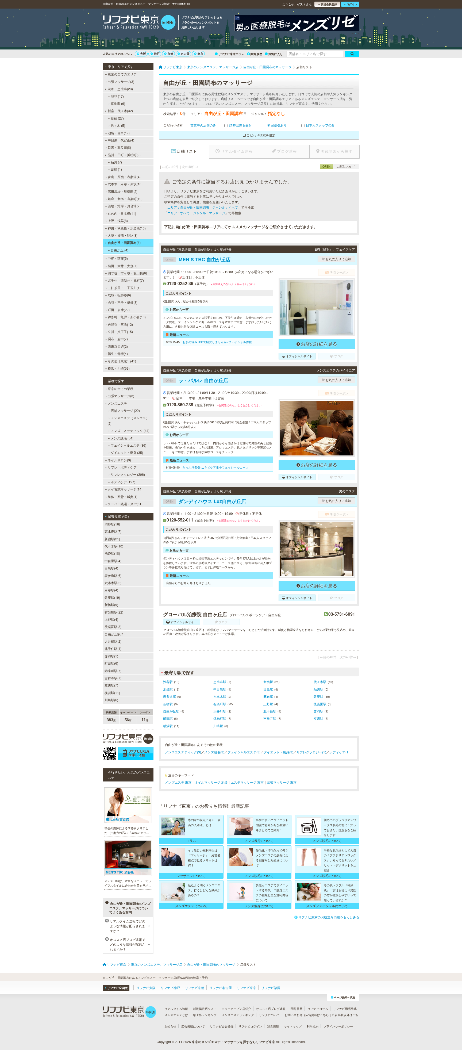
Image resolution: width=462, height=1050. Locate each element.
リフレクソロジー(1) (311, 752)
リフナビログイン (250, 1026)
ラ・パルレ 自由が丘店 (196, 380)
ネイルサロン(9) (119, 460)
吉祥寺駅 (269, 718)
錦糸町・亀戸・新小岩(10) (127, 317)
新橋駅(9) (111, 604)
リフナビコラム (317, 1008)
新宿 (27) (117, 118)
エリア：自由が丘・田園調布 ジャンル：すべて (202, 207)
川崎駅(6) (111, 700)
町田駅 (168, 718)
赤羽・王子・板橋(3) (122, 302)
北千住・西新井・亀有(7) (126, 280)
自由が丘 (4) (119, 250)
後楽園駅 (320, 704)
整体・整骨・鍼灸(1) (122, 496)
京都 (170, 54)
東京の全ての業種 (120, 388)
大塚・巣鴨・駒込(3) (122, 235)
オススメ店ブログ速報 (271, 1008)
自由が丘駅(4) (115, 634)
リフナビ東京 (246, 987)
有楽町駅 (219, 704)
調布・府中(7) (118, 338)
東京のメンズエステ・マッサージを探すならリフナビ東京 (233, 1041)
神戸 (157, 54)
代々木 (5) (118, 125)
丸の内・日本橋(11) (122, 213)
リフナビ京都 (194, 987)
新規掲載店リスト (205, 1008)
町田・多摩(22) (119, 309)
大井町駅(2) (113, 641)
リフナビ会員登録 (221, 1026)
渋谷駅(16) (112, 524)
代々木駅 (320, 681)
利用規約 (312, 1026)
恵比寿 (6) (118, 103)
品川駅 (318, 689)
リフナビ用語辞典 (345, 1008)
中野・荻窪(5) (118, 258)
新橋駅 (168, 704)
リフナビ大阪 (146, 987)
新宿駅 (268, 681)
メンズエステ (117, 403)
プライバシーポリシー (338, 1026)
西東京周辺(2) (118, 346)
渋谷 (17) (117, 96)
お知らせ (170, 1026)
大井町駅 (219, 711)
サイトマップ (293, 1026)
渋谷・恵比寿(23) (120, 88)
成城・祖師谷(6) (119, 295)
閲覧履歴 (256, 54)
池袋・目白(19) (119, 133)
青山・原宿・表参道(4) (124, 176)
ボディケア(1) (339, 752)
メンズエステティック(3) (183, 752)
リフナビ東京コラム (231, 54)
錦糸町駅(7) (113, 670)
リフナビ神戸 (170, 987)
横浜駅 (168, 725)
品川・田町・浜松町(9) (124, 154)
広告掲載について (193, 1026)
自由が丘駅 (171, 711)
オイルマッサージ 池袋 (211, 782)
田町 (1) (116, 169)
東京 (200, 54)
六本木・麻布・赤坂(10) (125, 184)
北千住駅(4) (113, 648)
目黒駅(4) (111, 568)
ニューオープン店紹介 (236, 1008)
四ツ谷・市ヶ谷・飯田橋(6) (127, 273)
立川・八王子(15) (120, 331)
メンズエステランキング (238, 1015)
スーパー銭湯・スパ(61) (125, 503)
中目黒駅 (219, 689)
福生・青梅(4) (118, 353)
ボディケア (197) (123, 482)
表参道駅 (169, 696)
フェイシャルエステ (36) (128, 445)
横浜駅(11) (112, 692)
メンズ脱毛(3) (214, 752)
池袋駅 (168, 689)
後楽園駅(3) (113, 626)
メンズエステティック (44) (130, 430)
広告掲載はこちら (317, 1015)
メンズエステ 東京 (178, 782)
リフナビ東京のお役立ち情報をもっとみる (328, 917)
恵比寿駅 (219, 681)
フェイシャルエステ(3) (244, 752)
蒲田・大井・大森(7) (122, 265)
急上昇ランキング (205, 1015)
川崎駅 (218, 725)
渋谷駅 (168, 681)
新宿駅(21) (112, 539)
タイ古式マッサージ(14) (125, 489)
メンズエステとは (176, 1015)
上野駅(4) (111, 619)
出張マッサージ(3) (121, 81)
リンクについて (269, 1015)
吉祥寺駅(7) (113, 678)
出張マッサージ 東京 (282, 782)
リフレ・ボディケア (122, 467)
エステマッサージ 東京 (247, 782)
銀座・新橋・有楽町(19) (125, 198)
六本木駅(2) (113, 582)
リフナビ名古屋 (220, 987)
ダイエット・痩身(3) (278, 752)
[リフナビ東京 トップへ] (139, 23)
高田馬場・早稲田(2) (122, 191)
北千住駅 (269, 711)
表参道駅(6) (113, 575)
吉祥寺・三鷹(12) (120, 324)
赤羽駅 (318, 711)
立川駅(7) (111, 685)
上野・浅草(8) (118, 220)
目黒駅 (268, 689)
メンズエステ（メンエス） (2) (128, 420)
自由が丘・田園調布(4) (124, 242)
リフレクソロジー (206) (128, 474)
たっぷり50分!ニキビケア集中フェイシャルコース (215, 467)
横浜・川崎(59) (119, 368)
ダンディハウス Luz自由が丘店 (205, 501)
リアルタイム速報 (176, 1008)
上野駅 (268, 704)
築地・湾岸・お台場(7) (124, 206)
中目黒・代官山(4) (121, 140)
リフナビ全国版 (117, 988)
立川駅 (318, 718)
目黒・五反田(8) (119, 147)
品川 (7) (116, 162)
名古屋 (185, 54)
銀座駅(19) (112, 597)
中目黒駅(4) (113, 560)
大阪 (143, 54)
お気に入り (275, 54)
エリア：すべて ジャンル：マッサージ (196, 212)
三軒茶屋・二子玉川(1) (124, 287)
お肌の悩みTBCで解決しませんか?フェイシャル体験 (217, 342)
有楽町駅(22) (114, 612)
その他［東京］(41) (122, 361)
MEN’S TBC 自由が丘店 (197, 259)
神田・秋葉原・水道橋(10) (127, 228)
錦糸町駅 (219, 718)
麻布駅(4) (111, 590)
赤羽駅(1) (111, 656)
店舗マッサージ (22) (125, 410)
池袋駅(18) (112, 553)
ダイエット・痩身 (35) (127, 452)
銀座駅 (318, 696)
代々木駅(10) (114, 546)
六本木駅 (219, 696)
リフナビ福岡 (270, 987)
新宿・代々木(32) (120, 110)
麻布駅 (268, 696)
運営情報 (273, 1026)
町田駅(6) (111, 663)
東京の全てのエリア (122, 74)
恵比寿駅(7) (113, 531)
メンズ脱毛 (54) (122, 438)
